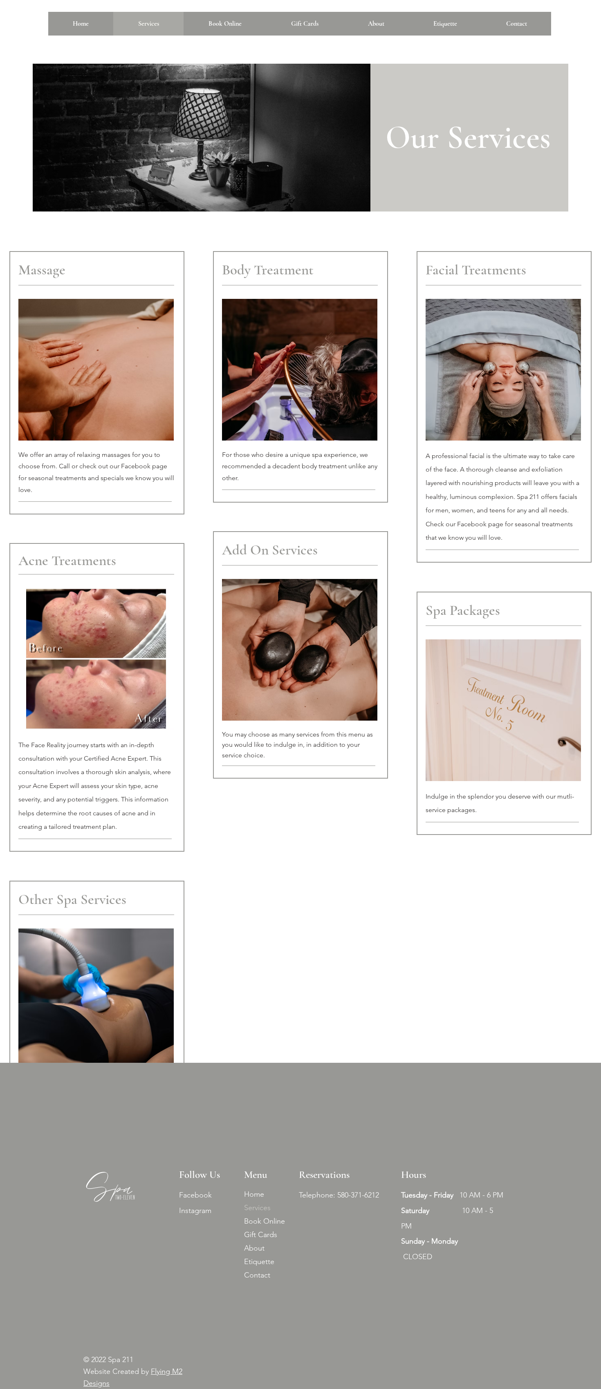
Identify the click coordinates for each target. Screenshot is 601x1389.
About (254, 1248)
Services (257, 1207)
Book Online (264, 1221)
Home (254, 1194)
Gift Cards (260, 1234)
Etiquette (259, 1261)
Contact (257, 1275)
